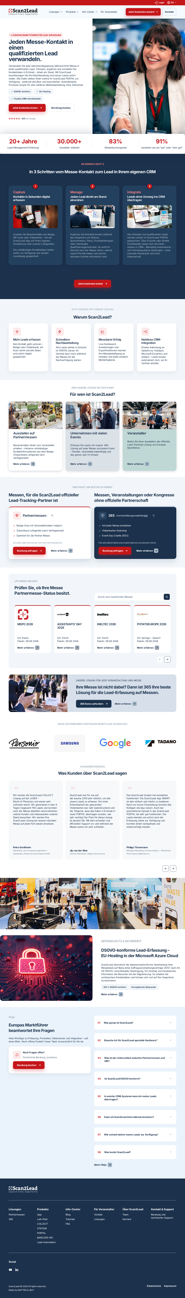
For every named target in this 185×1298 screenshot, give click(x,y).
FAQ (68, 1223)
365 (11, 1219)
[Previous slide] (165, 868)
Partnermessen (17, 1214)
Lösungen (15, 1209)
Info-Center (73, 1209)
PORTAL (41, 1233)
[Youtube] (10, 1269)
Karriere (127, 1219)
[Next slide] (167, 659)
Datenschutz (154, 1286)
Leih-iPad (42, 1219)
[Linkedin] (16, 1269)
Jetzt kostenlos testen (25, 107)
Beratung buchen (61, 107)
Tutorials (70, 1219)
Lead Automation (46, 1242)
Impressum (170, 1286)
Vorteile (98, 1214)
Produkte (43, 1209)
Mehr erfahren (21, 464)
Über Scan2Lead (133, 1209)
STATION (42, 1228)
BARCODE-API (45, 1237)
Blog (68, 1214)
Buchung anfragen (27, 550)
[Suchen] (167, 597)
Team (125, 1214)
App (39, 1214)
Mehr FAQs (100, 1164)
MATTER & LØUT (26, 1290)
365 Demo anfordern (91, 703)
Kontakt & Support (162, 1209)
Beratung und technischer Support (162, 1216)
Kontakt (169, 11)
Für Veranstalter (104, 1209)
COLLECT (42, 1223)
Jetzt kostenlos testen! (141, 11)
